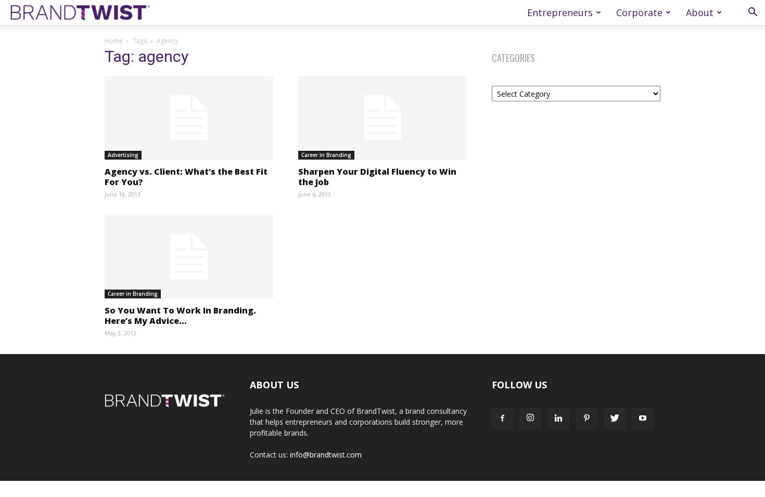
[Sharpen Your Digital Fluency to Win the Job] (382, 118)
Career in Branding (326, 155)
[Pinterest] (586, 418)
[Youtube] (642, 418)
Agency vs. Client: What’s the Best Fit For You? (186, 177)
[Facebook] (502, 418)
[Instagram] (530, 418)
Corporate (639, 12)
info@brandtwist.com (326, 455)
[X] (614, 418)
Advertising (123, 155)
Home (114, 40)
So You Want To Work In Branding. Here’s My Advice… (180, 315)
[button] (752, 13)
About (699, 12)
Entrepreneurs (560, 12)
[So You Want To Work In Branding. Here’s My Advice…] (189, 256)
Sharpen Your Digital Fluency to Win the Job (377, 177)
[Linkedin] (558, 418)
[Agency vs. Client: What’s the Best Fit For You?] (189, 118)
